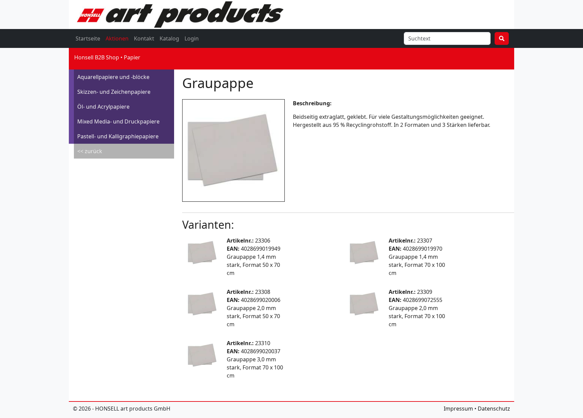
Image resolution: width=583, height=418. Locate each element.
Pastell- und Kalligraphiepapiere (118, 136)
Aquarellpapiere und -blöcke (113, 77)
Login (192, 38)
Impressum (458, 408)
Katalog (169, 38)
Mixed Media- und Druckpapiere (118, 121)
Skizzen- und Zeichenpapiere (113, 91)
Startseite (88, 38)
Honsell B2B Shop (96, 57)
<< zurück (89, 151)
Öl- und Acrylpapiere (103, 106)
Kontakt (144, 38)
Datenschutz (494, 408)
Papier (132, 57)
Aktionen (117, 38)
